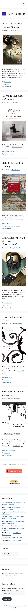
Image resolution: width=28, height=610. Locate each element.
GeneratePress (14, 607)
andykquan (5, 512)
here (16, 576)
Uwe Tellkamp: (13, 318)
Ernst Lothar (7, 82)
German (6, 84)
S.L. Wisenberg (6, 516)
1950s (6, 226)
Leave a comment (9, 154)
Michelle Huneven (9, 151)
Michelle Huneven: (12, 97)
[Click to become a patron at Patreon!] (14, 473)
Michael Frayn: (18, 526)
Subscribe (7, 599)
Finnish (6, 305)
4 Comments (7, 308)
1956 (9, 226)
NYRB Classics (16, 226)
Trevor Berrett (6, 502)
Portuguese (7, 453)
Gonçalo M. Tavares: (13, 393)
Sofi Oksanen (8, 303)
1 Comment (7, 86)
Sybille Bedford (8, 224)
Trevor (4, 537)
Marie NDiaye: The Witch (15, 537)
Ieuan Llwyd (5, 526)
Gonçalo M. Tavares (9, 450)
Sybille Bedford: (12, 164)
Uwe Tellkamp (8, 377)
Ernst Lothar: (12, 25)
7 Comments (7, 228)
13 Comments (8, 455)
